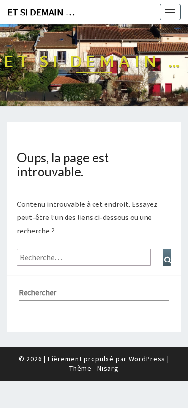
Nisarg (108, 368)
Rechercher (37, 292)
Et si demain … (41, 12)
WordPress (147, 358)
